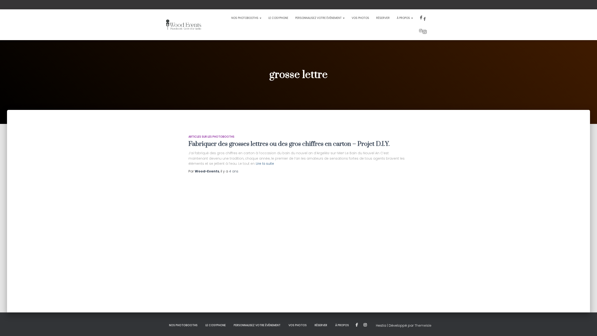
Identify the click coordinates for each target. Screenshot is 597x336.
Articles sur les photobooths (211, 137)
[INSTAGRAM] (365, 325)
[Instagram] (423, 31)
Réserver (383, 18)
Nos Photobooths (245, 18)
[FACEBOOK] (356, 325)
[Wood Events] (183, 25)
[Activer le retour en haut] (588, 326)
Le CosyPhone (278, 18)
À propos (404, 18)
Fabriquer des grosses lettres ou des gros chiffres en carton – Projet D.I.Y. (289, 144)
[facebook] (424, 18)
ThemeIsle (423, 325)
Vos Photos (360, 18)
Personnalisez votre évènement (318, 18)
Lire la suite (265, 163)
